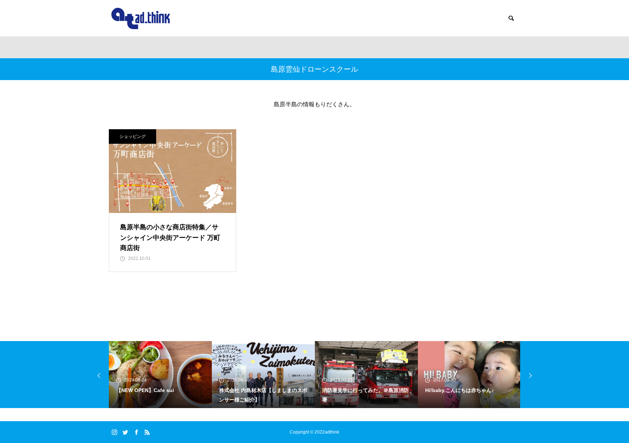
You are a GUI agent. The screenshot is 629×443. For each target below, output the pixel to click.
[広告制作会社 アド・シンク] (141, 18)
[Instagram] (114, 432)
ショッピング (132, 136)
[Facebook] (136, 432)
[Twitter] (125, 432)
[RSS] (147, 432)
